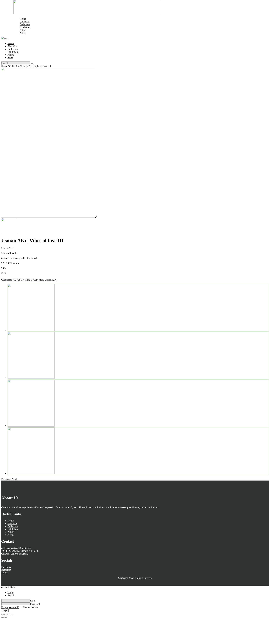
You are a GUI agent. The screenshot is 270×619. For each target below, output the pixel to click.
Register (12, 595)
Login (10, 592)
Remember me (30, 607)
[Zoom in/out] (12, 614)
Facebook (6, 567)
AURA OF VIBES (22, 279)
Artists (11, 532)
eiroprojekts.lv (8, 587)
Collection (14, 66)
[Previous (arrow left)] (2, 617)
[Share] (5, 614)
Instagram (6, 569)
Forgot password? (10, 607)
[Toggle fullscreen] (9, 614)
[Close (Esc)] (2, 614)
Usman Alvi (50, 279)
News (10, 534)
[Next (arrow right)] (5, 617)
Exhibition (13, 529)
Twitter (4, 572)
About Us (12, 523)
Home (4, 66)
